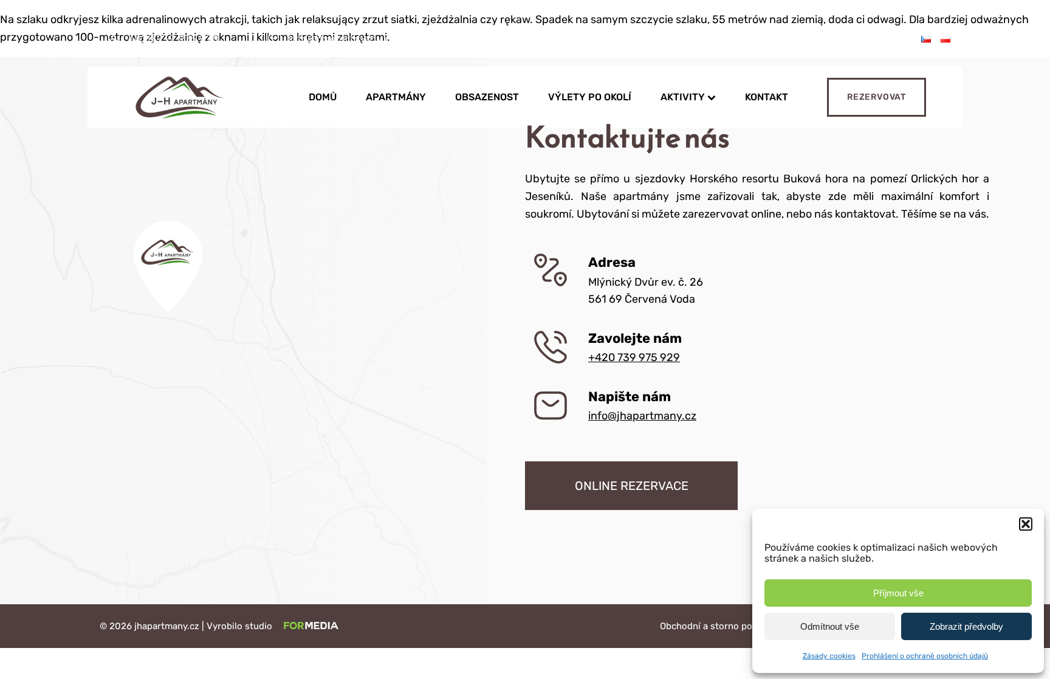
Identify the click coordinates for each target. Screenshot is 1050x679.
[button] (1026, 524)
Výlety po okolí (589, 97)
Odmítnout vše (829, 626)
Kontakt (766, 97)
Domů (323, 97)
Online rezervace (631, 485)
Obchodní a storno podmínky (721, 626)
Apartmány (396, 97)
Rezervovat (876, 97)
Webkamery (565, 39)
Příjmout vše (898, 593)
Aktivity (683, 97)
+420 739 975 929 (634, 357)
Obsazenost (487, 97)
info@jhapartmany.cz (642, 415)
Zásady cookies (829, 656)
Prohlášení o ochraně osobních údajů (925, 656)
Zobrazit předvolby (966, 626)
